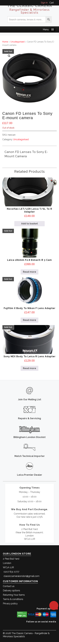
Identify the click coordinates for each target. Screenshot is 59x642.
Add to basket (29, 223)
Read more (29, 271)
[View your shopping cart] (55, 2)
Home (5, 41)
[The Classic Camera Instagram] (55, 626)
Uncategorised (17, 41)
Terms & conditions (13, 599)
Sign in (44, 2)
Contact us (8, 586)
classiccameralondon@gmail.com (21, 576)
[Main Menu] (52, 29)
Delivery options (11, 590)
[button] (9, 55)
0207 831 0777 (11, 571)
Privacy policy (10, 603)
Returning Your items (14, 594)
